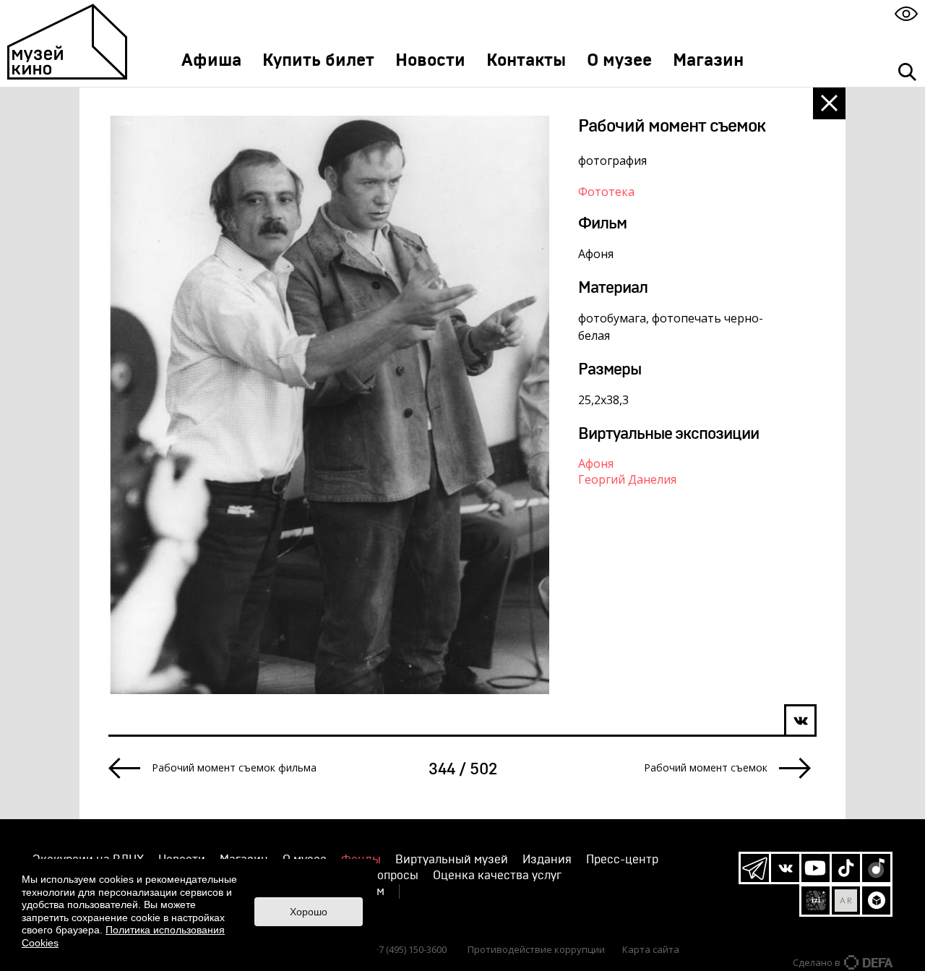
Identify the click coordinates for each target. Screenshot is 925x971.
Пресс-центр (622, 859)
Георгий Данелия (627, 479)
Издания (547, 859)
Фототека (606, 192)
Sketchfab (876, 900)
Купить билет (318, 60)
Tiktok (846, 868)
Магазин (708, 60)
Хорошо (308, 911)
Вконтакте (785, 868)
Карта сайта (650, 949)
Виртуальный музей (451, 859)
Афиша (211, 60)
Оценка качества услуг (497, 875)
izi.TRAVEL (815, 900)
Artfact (846, 900)
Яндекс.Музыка (876, 868)
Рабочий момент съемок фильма (234, 767)
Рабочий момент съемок (705, 767)
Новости (430, 60)
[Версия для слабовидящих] (906, 13)
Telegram (755, 868)
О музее (619, 60)
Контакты (526, 60)
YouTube (815, 868)
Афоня (596, 463)
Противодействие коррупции (536, 949)
